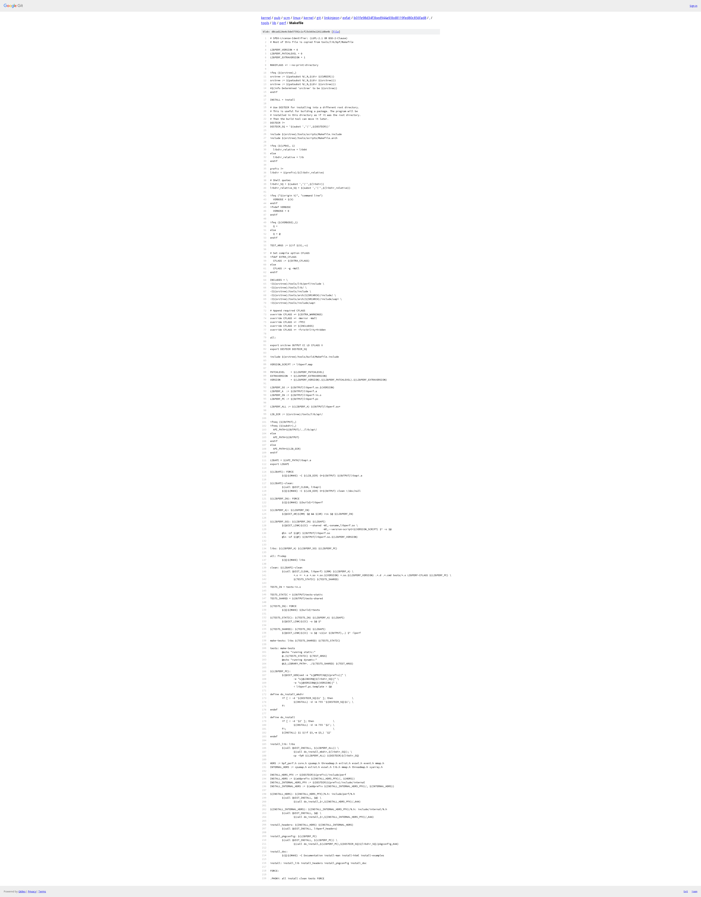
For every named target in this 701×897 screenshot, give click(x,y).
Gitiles (22, 891)
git (319, 18)
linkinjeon (331, 18)
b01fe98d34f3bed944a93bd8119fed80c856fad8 (390, 18)
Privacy (32, 891)
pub (277, 18)
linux (296, 18)
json (694, 891)
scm (287, 18)
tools (265, 23)
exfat (346, 18)
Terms (42, 891)
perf (282, 23)
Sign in (693, 5)
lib (274, 23)
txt (685, 891)
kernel (266, 18)
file (336, 31)
